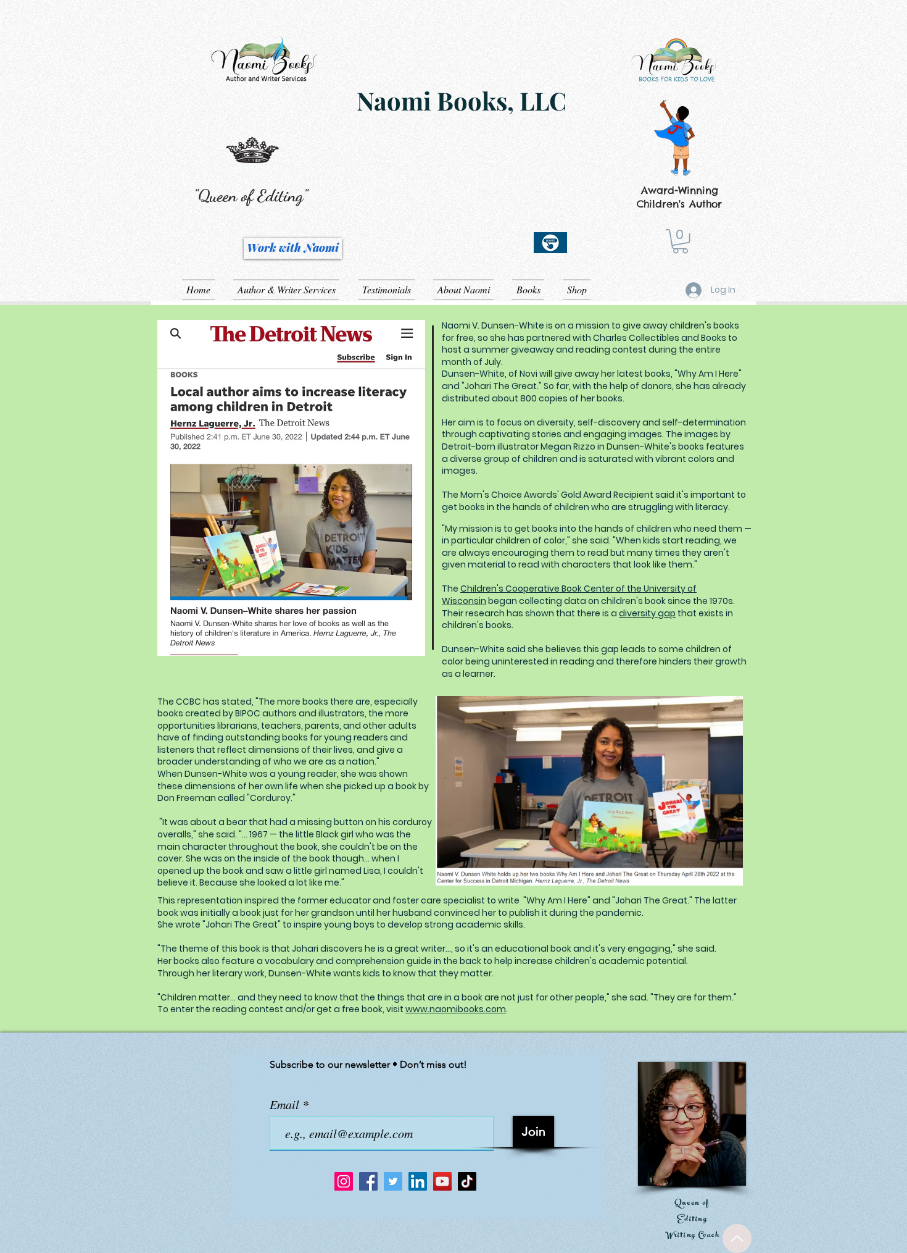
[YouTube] (442, 1181)
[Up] (737, 1238)
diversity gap (647, 613)
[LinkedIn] (417, 1181)
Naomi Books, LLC (461, 100)
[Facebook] (368, 1181)
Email (286, 1104)
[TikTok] (467, 1181)
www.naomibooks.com (455, 1009)
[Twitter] (393, 1181)
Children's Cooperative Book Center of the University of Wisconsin (569, 594)
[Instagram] (343, 1181)
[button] (680, 241)
